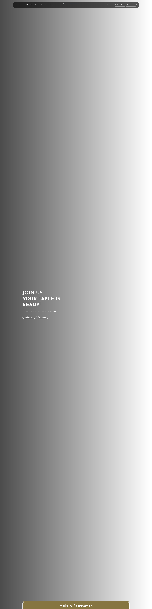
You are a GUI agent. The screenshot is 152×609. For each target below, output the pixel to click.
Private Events (50, 5)
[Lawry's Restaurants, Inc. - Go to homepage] (76, 5)
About (40, 5)
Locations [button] (19, 5)
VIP (27, 5)
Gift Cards (33, 5)
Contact (109, 5)
